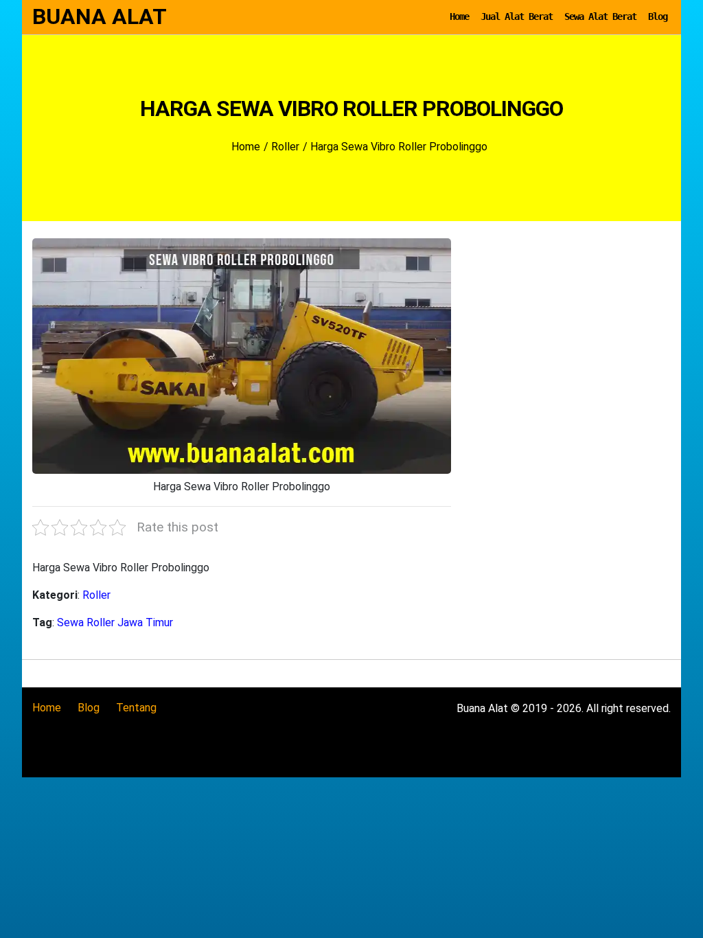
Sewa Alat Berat (600, 16)
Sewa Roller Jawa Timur (115, 622)
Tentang (136, 707)
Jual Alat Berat (517, 16)
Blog (657, 16)
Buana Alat (99, 16)
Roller (96, 595)
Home (459, 16)
